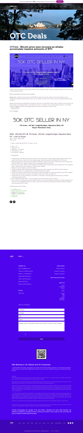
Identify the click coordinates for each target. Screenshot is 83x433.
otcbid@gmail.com (26, 268)
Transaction (62, 298)
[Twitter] (14, 202)
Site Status (62, 299)
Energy (63, 297)
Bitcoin (17, 106)
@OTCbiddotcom (20, 192)
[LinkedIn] (68, 423)
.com (23, 256)
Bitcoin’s (12, 97)
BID (22, 256)
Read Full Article (15, 108)
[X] (70, 423)
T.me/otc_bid (15, 195)
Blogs (63, 290)
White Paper (21, 293)
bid (15, 6)
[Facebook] (11, 202)
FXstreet (16, 111)
